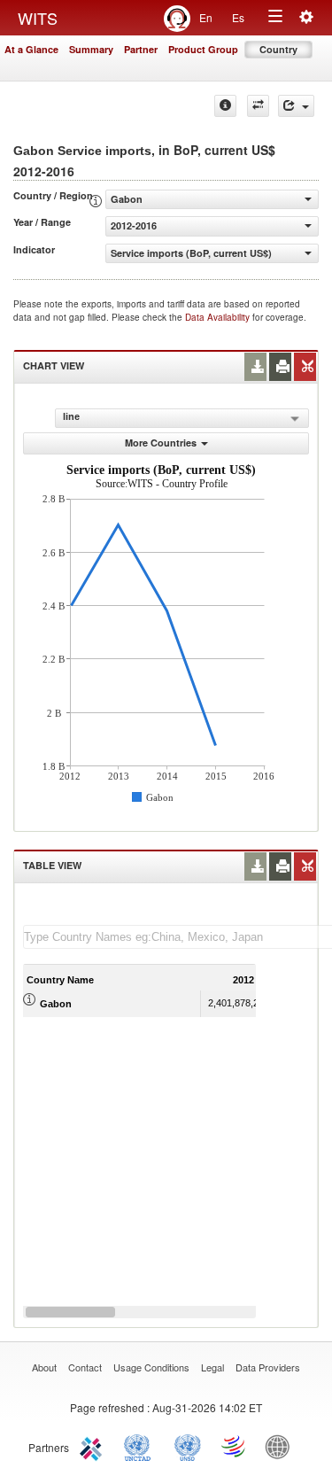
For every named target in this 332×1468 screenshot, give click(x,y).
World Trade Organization (234, 1446)
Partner (141, 49)
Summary (91, 49)
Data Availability (218, 317)
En (205, 17)
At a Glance (31, 49)
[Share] (296, 106)
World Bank (281, 1446)
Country (278, 49)
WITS (38, 17)
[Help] (225, 106)
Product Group (203, 49)
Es (238, 17)
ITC (94, 1446)
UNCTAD (140, 1446)
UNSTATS (187, 1446)
